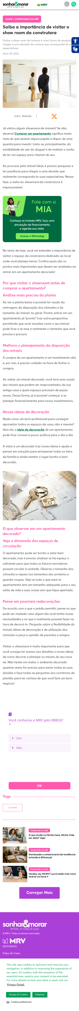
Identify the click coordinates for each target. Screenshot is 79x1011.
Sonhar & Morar (15, 4)
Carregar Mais (39, 893)
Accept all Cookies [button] (18, 995)
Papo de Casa (11, 953)
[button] (19, 1002)
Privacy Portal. (16, 984)
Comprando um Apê (26, 19)
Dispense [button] (39, 995)
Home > (10, 19)
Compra (12, 808)
